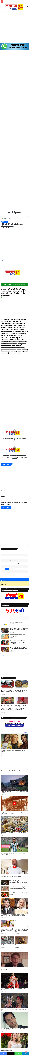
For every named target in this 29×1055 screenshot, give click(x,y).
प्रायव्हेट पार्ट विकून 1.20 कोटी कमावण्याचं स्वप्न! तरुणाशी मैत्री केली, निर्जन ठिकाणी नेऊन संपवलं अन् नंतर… (7, 691)
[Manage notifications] (26, 1052)
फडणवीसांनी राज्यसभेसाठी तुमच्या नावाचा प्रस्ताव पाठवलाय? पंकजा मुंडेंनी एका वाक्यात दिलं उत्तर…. (19, 630)
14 (18, 563)
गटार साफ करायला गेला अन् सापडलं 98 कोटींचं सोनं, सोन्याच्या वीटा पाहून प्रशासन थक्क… (21, 690)
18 (6, 566)
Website (3, 496)
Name (2, 485)
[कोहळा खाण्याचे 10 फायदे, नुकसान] (5, 624)
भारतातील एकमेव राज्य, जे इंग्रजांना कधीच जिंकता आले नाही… (17, 635)
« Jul (2, 575)
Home (3, 218)
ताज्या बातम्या (7, 218)
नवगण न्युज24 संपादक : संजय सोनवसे (8, 261)
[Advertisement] (14, 26)
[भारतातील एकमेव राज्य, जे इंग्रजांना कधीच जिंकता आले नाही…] (5, 636)
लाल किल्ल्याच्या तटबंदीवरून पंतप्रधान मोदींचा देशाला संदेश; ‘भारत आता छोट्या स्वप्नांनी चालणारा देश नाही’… (20, 707)
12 (10, 563)
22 (22, 566)
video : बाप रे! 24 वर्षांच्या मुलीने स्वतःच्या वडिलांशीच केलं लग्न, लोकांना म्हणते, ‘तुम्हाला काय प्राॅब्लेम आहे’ (18, 642)
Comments (23, 618)
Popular (4, 618)
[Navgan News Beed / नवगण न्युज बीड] (14, 7)
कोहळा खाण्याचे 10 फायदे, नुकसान (16, 622)
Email (2, 490)
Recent (13, 618)
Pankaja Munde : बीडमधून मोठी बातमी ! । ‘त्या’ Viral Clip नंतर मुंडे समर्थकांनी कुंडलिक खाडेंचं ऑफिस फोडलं (19, 649)
